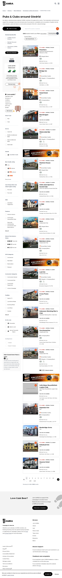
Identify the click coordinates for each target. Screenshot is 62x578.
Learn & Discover (7, 546)
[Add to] (36, 48)
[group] (30, 51)
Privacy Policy (6, 551)
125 (30, 481)
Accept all (48, 574)
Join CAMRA (36, 523)
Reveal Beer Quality (46, 76)
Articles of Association (8, 556)
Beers (34, 540)
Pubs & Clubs (36, 530)
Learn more (10, 575)
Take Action (36, 533)
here (46, 551)
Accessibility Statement (9, 553)
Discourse (5, 566)
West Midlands (17, 10)
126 (35, 481)
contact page (8, 533)
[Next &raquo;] (58, 479)
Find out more (11, 84)
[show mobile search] (55, 3)
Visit (34, 528)
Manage (57, 574)
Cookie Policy (6, 558)
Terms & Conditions (7, 563)
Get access (9, 110)
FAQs (26, 531)
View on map (13, 28)
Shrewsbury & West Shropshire (30, 10)
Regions (10, 10)
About (34, 525)
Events (34, 535)
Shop (4, 548)
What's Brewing (7, 568)
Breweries (35, 538)
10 (53, 478)
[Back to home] (8, 3)
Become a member (40, 508)
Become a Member (11, 52)
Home (4, 10)
